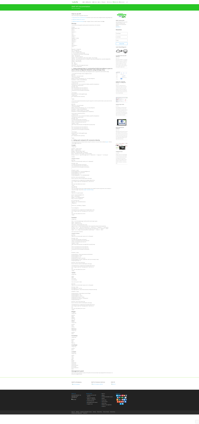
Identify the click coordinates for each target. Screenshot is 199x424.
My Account (122, 2)
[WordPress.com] (118, 398)
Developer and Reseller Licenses (107, 396)
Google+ (106, 141)
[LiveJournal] (124, 397)
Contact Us (104, 406)
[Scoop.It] (122, 397)
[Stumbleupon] (118, 402)
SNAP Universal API (120, 20)
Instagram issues (119, 151)
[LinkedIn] (119, 395)
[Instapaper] (122, 399)
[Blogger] (124, 395)
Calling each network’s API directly (78, 21)
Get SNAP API (118, 26)
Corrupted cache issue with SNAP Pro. (121, 56)
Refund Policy (104, 403)
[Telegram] (123, 404)
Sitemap (103, 398)
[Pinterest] (123, 395)
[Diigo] (126, 399)
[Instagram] (121, 395)
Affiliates (103, 395)
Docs (99, 2)
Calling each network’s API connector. (78, 19)
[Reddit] (120, 402)
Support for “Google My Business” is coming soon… (121, 82)
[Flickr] (125, 402)
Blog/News (89, 2)
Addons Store (116, 2)
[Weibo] (121, 399)
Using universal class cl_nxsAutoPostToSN (79, 17)
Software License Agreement (107, 404)
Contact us (110, 2)
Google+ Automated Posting (88, 189)
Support (104, 2)
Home (85, 2)
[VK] (125, 398)
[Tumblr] (126, 395)
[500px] (121, 404)
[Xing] (119, 400)
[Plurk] (123, 401)
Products (95, 2)
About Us (103, 393)
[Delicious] (124, 400)
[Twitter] (117, 395)
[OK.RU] (117, 400)
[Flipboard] (119, 397)
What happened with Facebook (120, 128)
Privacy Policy (99, 411)
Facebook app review (120, 104)
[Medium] (121, 397)
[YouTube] (122, 402)
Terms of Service (104, 401)
